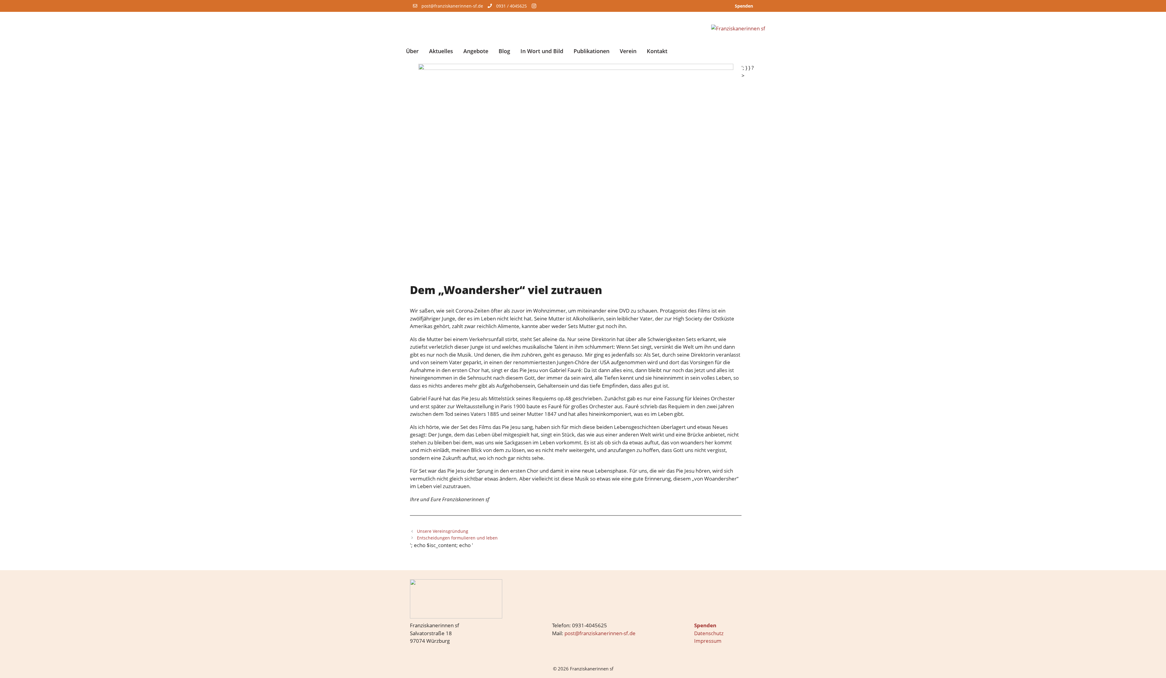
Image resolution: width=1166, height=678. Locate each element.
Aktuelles (441, 51)
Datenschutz (709, 633)
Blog (504, 51)
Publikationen (591, 51)
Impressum (707, 640)
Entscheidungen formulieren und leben (457, 538)
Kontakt (657, 51)
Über (412, 51)
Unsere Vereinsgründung (442, 531)
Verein (628, 51)
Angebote (475, 51)
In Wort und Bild (541, 51)
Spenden (744, 6)
